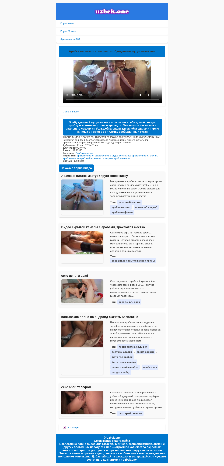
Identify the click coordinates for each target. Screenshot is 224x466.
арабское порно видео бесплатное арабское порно (121, 155)
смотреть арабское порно (116, 158)
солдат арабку (121, 372)
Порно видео (67, 23)
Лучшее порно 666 (70, 39)
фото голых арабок (124, 362)
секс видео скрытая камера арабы (133, 260)
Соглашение (102, 440)
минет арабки (145, 351)
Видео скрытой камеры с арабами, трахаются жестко (103, 227)
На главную (72, 427)
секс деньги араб (74, 275)
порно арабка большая (133, 346)
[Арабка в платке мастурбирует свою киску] (82, 194)
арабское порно (85, 155)
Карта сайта (121, 440)
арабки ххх (150, 367)
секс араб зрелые (130, 202)
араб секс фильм (122, 212)
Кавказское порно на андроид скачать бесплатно (99, 317)
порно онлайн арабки (125, 367)
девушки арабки (122, 351)
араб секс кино (121, 207)
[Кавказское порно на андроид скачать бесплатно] (82, 334)
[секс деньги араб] (82, 291)
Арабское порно (84, 153)
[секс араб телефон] (82, 402)
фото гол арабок (122, 356)
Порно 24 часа (68, 31)
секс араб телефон (76, 387)
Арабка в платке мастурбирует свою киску (94, 176)
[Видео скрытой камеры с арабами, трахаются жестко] (82, 242)
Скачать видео (71, 111)
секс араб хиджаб (146, 207)
